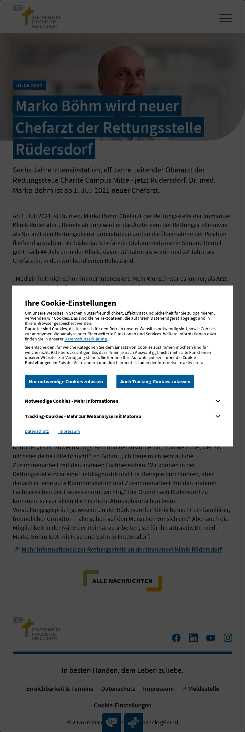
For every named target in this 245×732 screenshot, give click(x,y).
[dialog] (122, 366)
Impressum (69, 431)
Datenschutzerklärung (85, 339)
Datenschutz (37, 431)
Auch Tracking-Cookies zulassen (155, 381)
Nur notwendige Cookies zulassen (66, 381)
